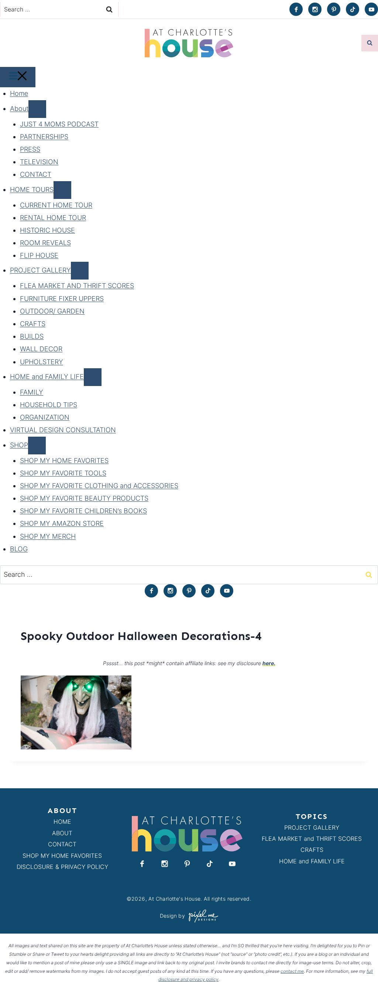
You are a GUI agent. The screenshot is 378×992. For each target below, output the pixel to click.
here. (268, 663)
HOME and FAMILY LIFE (47, 376)
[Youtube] (371, 9)
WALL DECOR (41, 349)
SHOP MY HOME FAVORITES (64, 460)
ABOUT (62, 833)
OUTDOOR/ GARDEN (52, 311)
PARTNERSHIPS (44, 136)
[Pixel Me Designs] (201, 916)
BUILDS (32, 336)
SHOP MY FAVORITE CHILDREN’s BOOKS (83, 511)
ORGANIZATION (44, 417)
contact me (292, 971)
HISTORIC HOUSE (47, 230)
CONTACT (35, 174)
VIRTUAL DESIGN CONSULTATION (63, 430)
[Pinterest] (333, 9)
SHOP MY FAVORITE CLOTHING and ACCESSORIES (99, 486)
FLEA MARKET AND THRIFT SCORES (77, 286)
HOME (62, 821)
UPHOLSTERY (41, 362)
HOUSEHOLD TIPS (48, 405)
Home (19, 93)
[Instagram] (315, 9)
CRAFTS (32, 324)
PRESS (30, 149)
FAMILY (31, 392)
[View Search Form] (369, 43)
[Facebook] (296, 9)
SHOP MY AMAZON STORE (62, 523)
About (19, 108)
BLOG (19, 549)
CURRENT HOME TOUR (56, 205)
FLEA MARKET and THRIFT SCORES (312, 838)
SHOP (19, 445)
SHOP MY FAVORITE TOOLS (63, 473)
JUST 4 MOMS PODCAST (59, 124)
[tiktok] (352, 9)
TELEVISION (39, 162)
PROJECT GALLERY (40, 270)
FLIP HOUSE (39, 255)
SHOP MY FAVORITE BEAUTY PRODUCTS (84, 498)
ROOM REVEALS (45, 243)
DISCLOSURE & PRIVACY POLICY (62, 866)
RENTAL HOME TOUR (53, 217)
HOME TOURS (32, 189)
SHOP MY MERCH (48, 536)
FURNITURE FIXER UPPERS (62, 298)
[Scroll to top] (359, 969)
